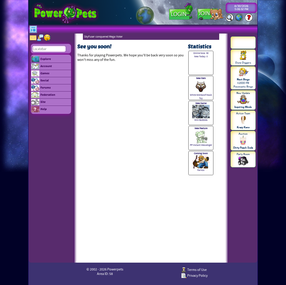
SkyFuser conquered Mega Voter (103, 36)
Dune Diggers (243, 62)
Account (46, 66)
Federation (47, 94)
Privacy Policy (197, 275)
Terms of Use (197, 270)
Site (43, 102)
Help (43, 109)
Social (44, 80)
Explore (45, 59)
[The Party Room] (243, 161)
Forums (45, 87)
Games (44, 73)
